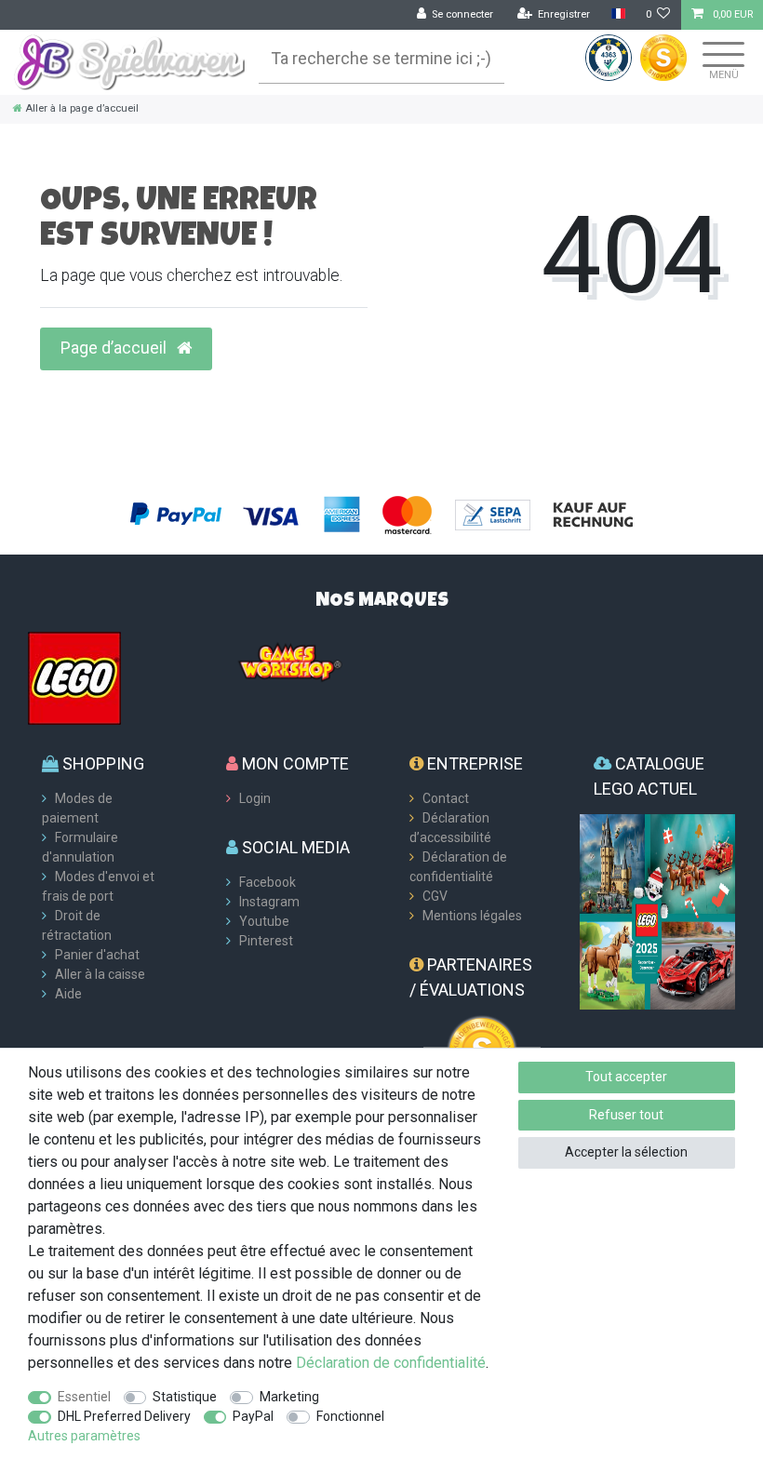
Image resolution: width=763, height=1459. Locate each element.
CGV (435, 896)
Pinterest (266, 940)
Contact (445, 798)
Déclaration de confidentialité (391, 1363)
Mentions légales (472, 915)
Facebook (267, 882)
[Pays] (617, 14)
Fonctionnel (350, 1416)
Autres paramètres (84, 1435)
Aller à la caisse (100, 974)
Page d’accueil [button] (115, 348)
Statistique (185, 1396)
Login (255, 798)
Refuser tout (626, 1114)
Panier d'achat (97, 954)
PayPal (253, 1416)
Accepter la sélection (626, 1151)
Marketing (289, 1396)
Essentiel (84, 1396)
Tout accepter (626, 1076)
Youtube (264, 921)
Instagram (269, 901)
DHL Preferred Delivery (124, 1416)
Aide (68, 993)
